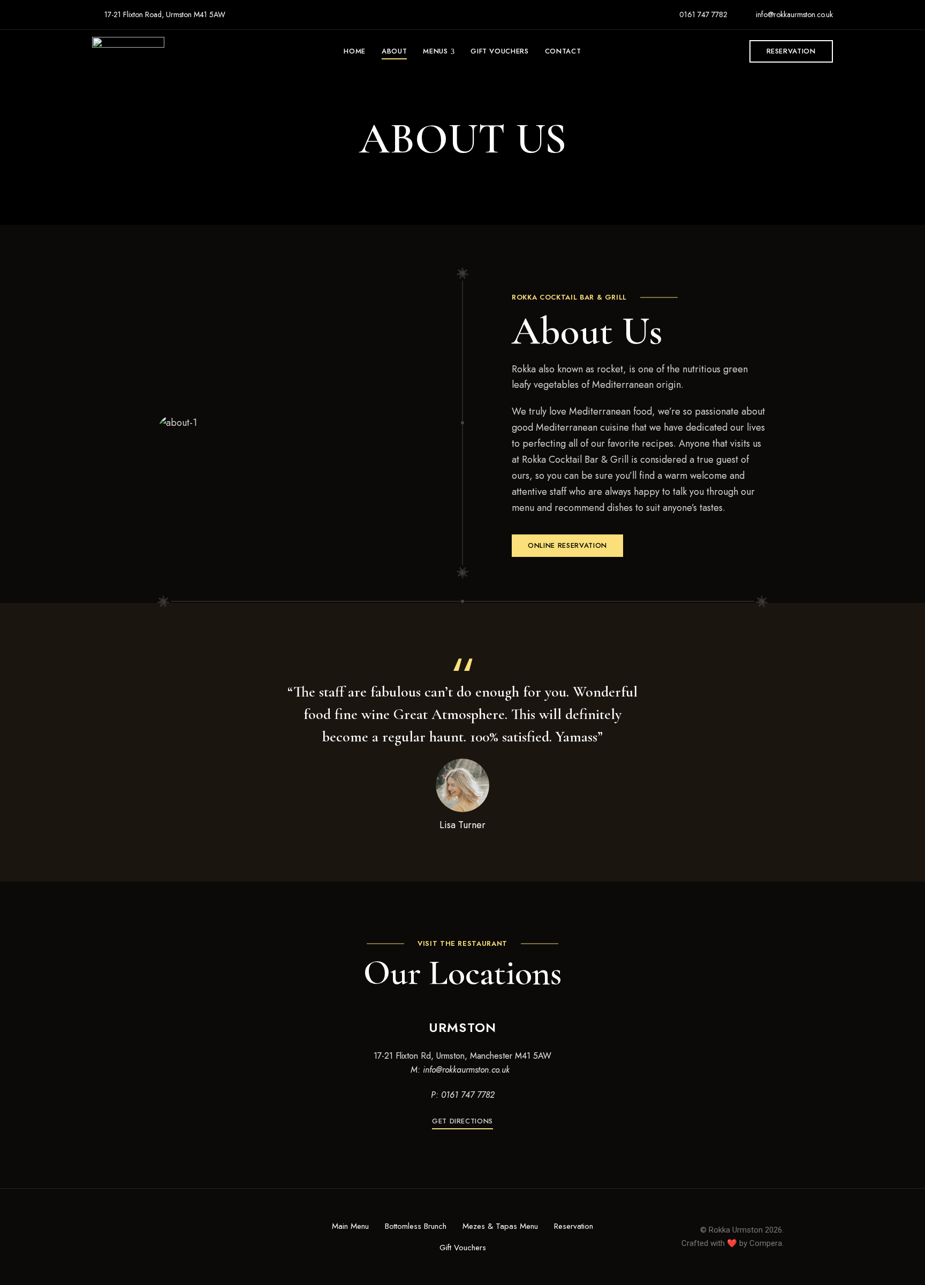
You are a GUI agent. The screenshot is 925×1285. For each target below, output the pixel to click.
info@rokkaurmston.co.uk (793, 14)
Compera (765, 1243)
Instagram (162, 1237)
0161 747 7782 (702, 14)
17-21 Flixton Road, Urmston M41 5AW (163, 14)
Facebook (144, 1237)
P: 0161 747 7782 (463, 1095)
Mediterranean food (610, 411)
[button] (791, 51)
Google (180, 1237)
